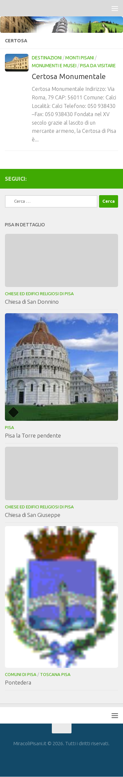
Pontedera (18, 682)
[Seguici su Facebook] (114, 178)
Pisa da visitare (98, 65)
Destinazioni (47, 57)
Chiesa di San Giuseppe (32, 515)
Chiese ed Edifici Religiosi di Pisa (39, 293)
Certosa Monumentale (69, 76)
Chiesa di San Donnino (32, 301)
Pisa (9, 427)
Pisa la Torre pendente (33, 435)
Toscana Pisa (55, 674)
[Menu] (115, 8)
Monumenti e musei (54, 65)
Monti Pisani (79, 57)
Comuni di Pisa (20, 674)
